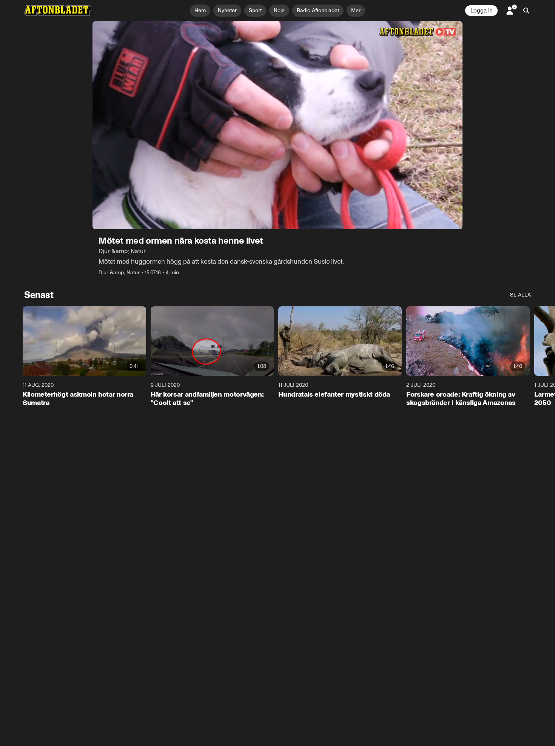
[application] (277, 125)
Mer (356, 10)
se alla (520, 295)
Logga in (481, 10)
